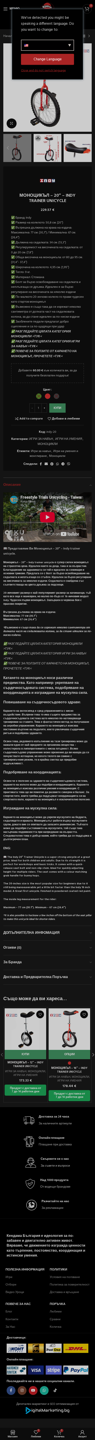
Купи (57, 408)
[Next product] (89, 36)
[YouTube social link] (33, 1390)
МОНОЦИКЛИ (48, 444)
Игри (9, 1277)
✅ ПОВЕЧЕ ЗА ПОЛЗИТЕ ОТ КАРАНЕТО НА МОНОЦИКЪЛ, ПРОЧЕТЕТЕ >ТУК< (44, 354)
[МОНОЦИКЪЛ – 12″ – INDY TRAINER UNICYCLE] (25, 1029)
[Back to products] (83, 36)
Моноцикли (57, 456)
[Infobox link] (47, 1120)
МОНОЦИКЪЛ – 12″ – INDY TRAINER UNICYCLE (26, 1064)
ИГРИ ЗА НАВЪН (41, 439)
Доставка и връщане (64, 1292)
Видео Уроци (15, 1292)
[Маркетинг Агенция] (47, 1410)
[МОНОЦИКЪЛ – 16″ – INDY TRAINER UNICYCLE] (69, 1029)
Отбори (11, 1284)
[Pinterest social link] (52, 464)
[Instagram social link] (22, 1390)
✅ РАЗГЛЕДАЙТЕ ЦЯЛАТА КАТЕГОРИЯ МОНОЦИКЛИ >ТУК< (41, 334)
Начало (8, 36)
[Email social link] (46, 464)
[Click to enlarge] (12, 123)
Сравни (55, 1319)
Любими (56, 1311)
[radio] (39, 396)
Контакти (12, 1319)
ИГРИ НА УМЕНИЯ (68, 439)
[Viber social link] (69, 464)
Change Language (48, 59)
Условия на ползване (65, 1277)
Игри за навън (41, 451)
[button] (7, 87)
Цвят (47, 389)
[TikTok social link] (55, 1390)
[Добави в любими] (40, 1014)
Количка (55, 1326)
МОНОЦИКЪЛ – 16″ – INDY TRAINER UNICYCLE (69, 1070)
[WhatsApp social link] (57, 464)
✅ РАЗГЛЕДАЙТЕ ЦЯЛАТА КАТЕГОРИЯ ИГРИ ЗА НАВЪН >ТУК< (45, 344)
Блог (9, 1311)
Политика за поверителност (69, 1284)
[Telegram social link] (63, 464)
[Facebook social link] (40, 464)
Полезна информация (25, 1269)
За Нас (10, 1326)
